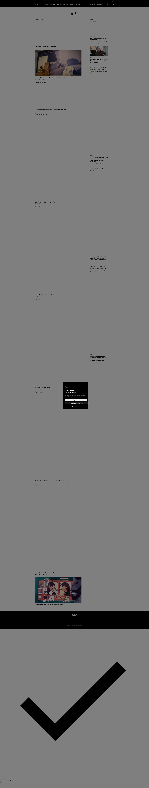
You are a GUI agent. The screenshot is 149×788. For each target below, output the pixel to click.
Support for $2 (76, 400)
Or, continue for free (75, 406)
